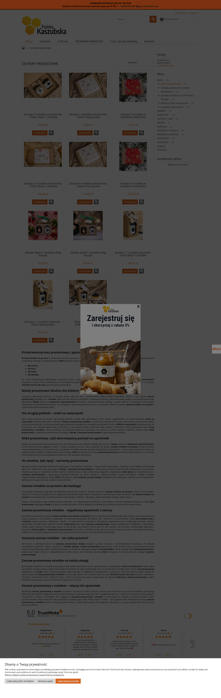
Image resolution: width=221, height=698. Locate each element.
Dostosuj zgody (45, 681)
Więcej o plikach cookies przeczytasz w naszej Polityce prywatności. (34, 675)
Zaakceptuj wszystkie (68, 681)
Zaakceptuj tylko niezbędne (20, 681)
